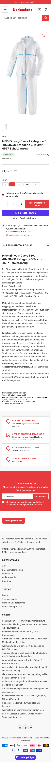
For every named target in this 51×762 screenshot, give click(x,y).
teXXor (5, 136)
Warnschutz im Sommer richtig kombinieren (23, 710)
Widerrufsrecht (9, 577)
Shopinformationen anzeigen (19, 235)
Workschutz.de (15, 738)
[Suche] (45, 18)
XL (19, 184)
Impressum (7, 573)
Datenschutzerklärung (12, 570)
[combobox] (25, 18)
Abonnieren (40, 496)
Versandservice (9, 599)
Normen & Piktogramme (13, 603)
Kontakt (5, 595)
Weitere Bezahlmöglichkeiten (25, 218)
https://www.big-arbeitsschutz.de (22, 401)
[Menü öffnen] (5, 9)
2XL (27, 184)
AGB (4, 566)
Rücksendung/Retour (12, 606)
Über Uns (6, 581)
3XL (36, 184)
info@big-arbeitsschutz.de (18, 399)
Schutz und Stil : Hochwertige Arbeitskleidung (23, 621)
